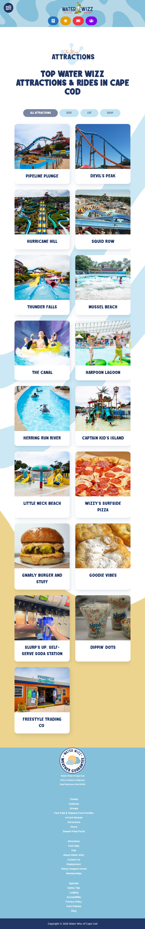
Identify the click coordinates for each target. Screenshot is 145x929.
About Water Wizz (73, 855)
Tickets (74, 799)
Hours (73, 826)
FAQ (73, 850)
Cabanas (74, 803)
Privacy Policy (74, 901)
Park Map (73, 845)
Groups (74, 808)
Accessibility (74, 897)
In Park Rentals (73, 817)
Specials (74, 883)
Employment (74, 864)
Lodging (73, 892)
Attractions (73, 822)
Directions (74, 841)
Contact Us (73, 859)
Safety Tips (73, 887)
